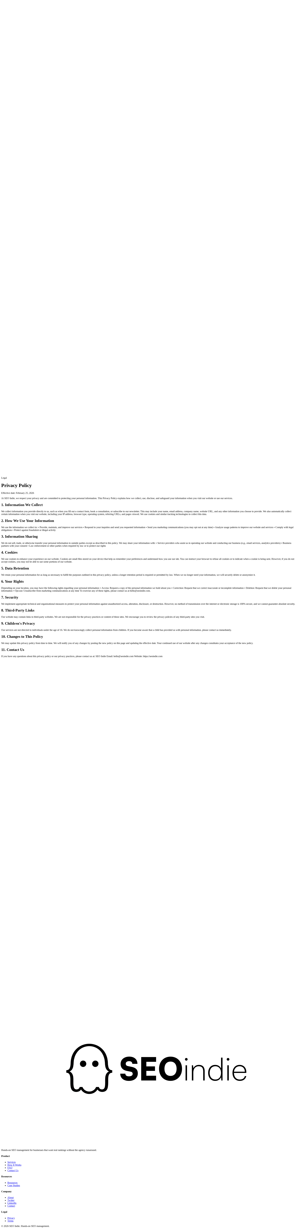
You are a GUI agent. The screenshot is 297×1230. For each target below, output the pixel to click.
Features (5, 148)
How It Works (16, 148)
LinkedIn (11, 1203)
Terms (10, 1220)
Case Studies (13, 1185)
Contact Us (12, 1170)
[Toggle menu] (4, 464)
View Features (8, 990)
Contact (11, 1206)
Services (11, 1162)
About (10, 1197)
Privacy (11, 1218)
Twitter (10, 1200)
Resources (28, 148)
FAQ (9, 1167)
